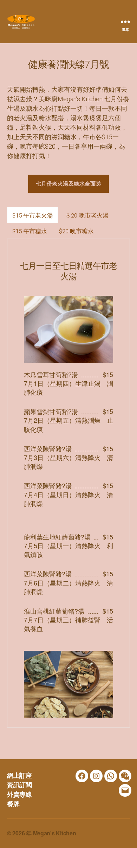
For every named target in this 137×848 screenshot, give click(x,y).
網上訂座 (19, 775)
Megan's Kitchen (54, 833)
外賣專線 (19, 794)
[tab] (32, 215)
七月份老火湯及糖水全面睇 (68, 183)
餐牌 (13, 803)
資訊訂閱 (19, 784)
